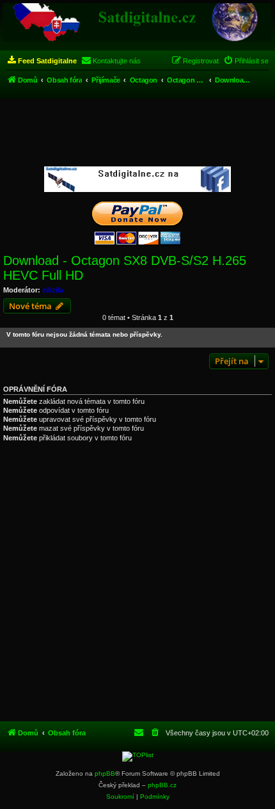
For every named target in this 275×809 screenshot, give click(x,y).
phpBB (105, 773)
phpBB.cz (162, 785)
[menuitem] (41, 60)
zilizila (52, 290)
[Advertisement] (137, 133)
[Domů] (137, 22)
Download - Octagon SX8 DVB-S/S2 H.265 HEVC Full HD (124, 267)
